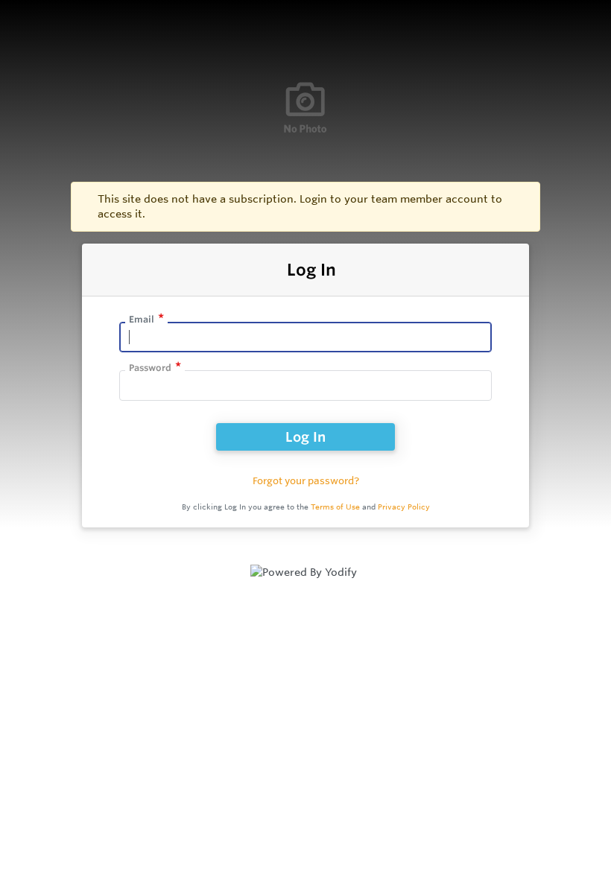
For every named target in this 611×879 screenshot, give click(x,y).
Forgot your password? (306, 480)
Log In (305, 436)
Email (141, 319)
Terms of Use (335, 507)
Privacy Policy (404, 507)
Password (150, 367)
